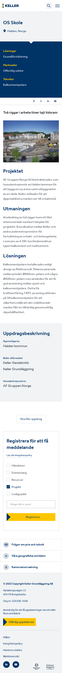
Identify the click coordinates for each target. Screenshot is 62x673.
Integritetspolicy (12, 643)
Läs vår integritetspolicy (19, 455)
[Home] (10, 5)
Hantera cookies (12, 650)
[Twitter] (41, 101)
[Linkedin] (48, 101)
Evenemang (19, 473)
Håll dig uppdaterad (21, 622)
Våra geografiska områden (29, 556)
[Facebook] (34, 101)
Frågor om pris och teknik (28, 544)
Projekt (16, 487)
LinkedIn (6, 664)
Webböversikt (11, 656)
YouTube (16, 664)
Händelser (18, 466)
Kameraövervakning (25, 567)
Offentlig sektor (13, 71)
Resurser (17, 480)
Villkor (6, 637)
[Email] (55, 101)
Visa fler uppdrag (31, 419)
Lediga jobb (19, 494)
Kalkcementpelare (15, 85)
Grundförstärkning (15, 57)
